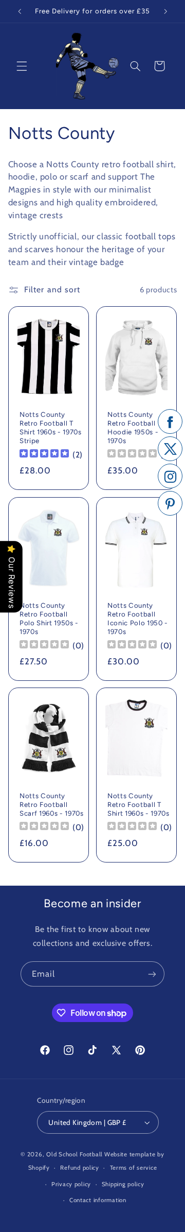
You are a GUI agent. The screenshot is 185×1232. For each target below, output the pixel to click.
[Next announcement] (165, 11)
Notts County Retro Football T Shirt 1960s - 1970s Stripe (51, 428)
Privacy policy (71, 1184)
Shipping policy (123, 1184)
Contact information (97, 1200)
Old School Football (74, 1154)
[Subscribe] (152, 974)
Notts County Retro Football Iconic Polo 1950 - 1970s (137, 618)
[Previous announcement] (19, 11)
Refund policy (79, 1167)
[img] (44, 454)
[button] (21, 66)
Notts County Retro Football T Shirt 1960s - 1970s (138, 805)
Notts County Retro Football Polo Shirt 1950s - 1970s (49, 618)
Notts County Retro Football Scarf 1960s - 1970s (52, 805)
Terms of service (133, 1167)
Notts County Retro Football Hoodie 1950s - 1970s (132, 428)
